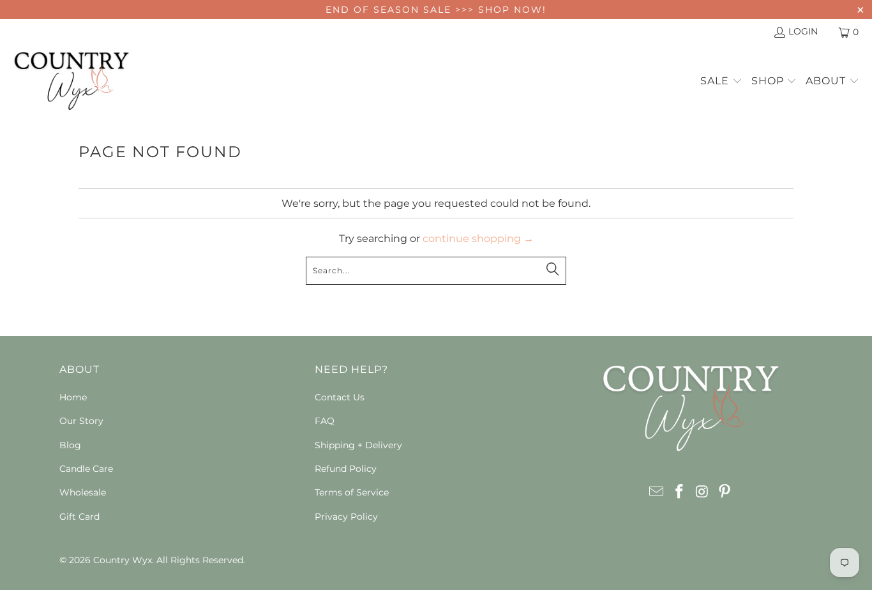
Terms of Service (352, 492)
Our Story (81, 421)
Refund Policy (346, 468)
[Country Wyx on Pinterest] (725, 492)
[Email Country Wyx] (656, 492)
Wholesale (82, 492)
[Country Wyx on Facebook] (679, 492)
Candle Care (86, 468)
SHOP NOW (510, 9)
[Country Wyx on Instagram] (702, 492)
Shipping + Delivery (358, 445)
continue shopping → (478, 238)
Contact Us (340, 397)
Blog (70, 445)
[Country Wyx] (72, 81)
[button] (721, 81)
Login (803, 31)
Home (73, 397)
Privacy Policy (346, 516)
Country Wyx (122, 560)
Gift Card (79, 516)
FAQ (325, 421)
